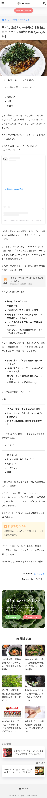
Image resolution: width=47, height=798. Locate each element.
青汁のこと (39, 573)
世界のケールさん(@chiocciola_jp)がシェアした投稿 (21, 220)
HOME (24, 788)
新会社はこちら (33, 617)
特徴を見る (14, 617)
